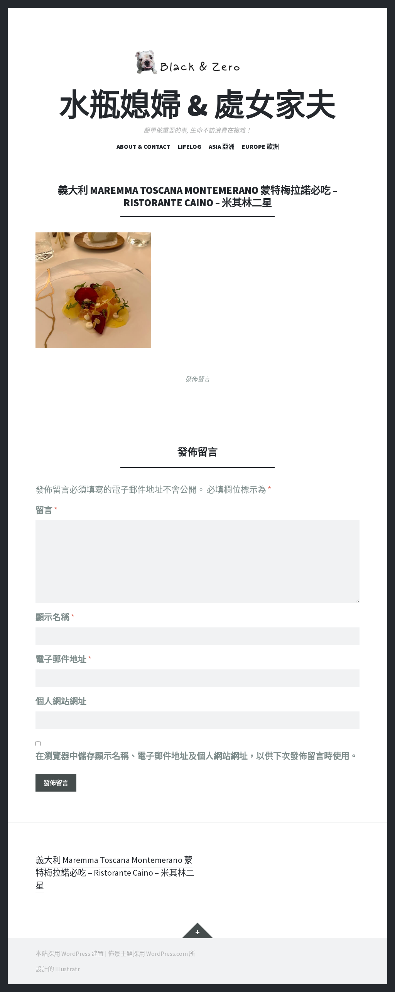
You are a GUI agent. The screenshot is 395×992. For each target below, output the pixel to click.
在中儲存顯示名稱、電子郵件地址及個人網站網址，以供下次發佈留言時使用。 (196, 755)
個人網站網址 (60, 701)
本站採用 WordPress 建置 (69, 953)
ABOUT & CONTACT (143, 146)
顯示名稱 (54, 617)
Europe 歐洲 (260, 146)
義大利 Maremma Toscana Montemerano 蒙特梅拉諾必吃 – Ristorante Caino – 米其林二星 (114, 872)
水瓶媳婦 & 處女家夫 (197, 105)
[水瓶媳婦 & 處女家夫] (197, 60)
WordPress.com (167, 953)
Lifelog (189, 146)
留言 (46, 509)
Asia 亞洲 (222, 146)
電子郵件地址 (63, 659)
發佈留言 (197, 379)
